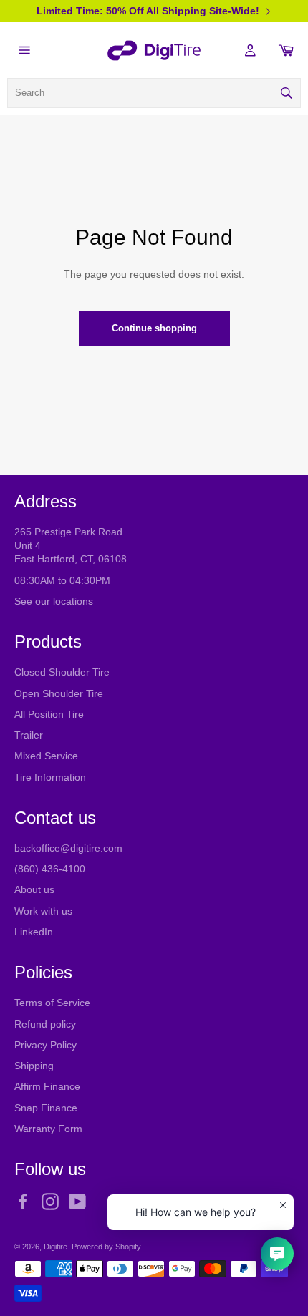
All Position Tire (49, 714)
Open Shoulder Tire (58, 693)
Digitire (55, 1246)
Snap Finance (45, 1107)
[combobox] (154, 93)
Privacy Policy (45, 1045)
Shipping (34, 1065)
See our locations (53, 601)
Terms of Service (52, 1002)
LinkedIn (33, 931)
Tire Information (50, 777)
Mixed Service (46, 755)
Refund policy (45, 1024)
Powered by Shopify (106, 1246)
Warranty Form (48, 1128)
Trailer (28, 735)
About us (34, 889)
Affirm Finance (47, 1086)
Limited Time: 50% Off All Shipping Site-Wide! (148, 10)
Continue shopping (154, 328)
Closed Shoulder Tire (62, 672)
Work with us (43, 911)
